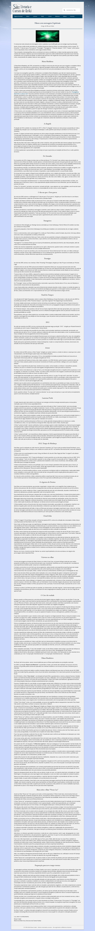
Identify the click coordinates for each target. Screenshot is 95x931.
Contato (72, 16)
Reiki (42, 16)
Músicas (57, 16)
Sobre (27, 16)
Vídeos (65, 16)
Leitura (35, 16)
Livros (50, 16)
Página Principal (18, 16)
